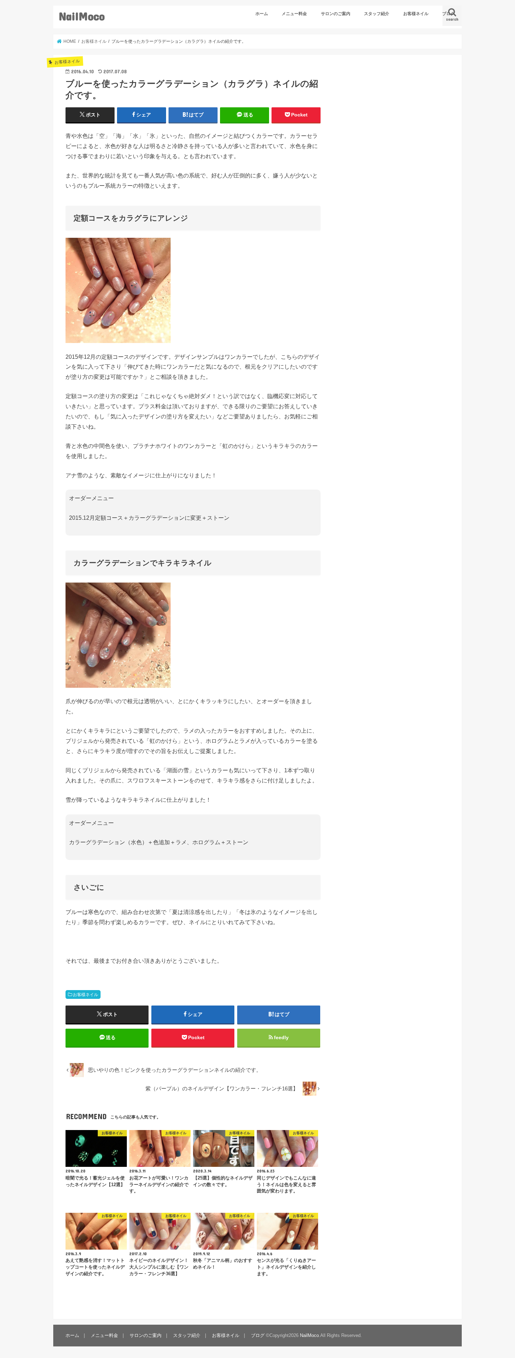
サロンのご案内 (335, 13)
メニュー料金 (294, 13)
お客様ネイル (415, 13)
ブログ (448, 13)
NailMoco (82, 16)
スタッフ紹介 (376, 13)
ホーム (261, 13)
